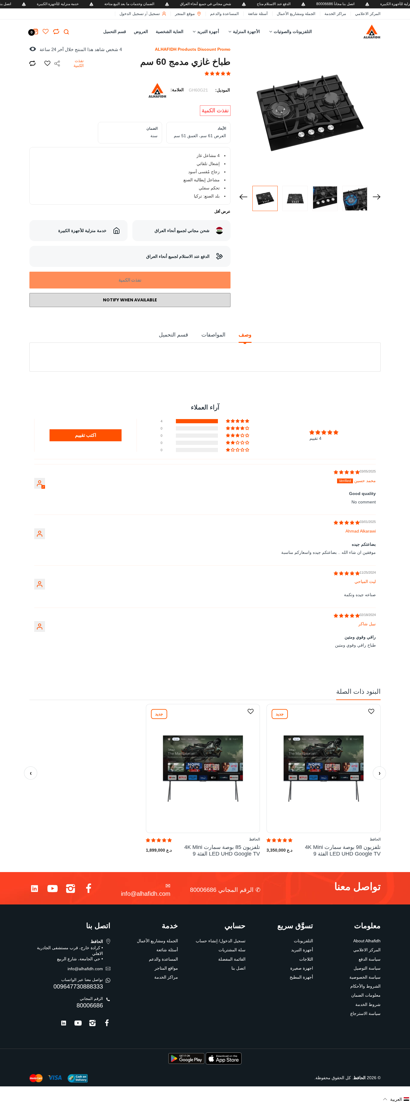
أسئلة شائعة (258, 13)
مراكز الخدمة (335, 13)
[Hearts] (56, 32)
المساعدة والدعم (224, 13)
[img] (347, 472)
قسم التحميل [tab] (173, 335)
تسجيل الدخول (131, 13)
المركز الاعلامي (368, 13)
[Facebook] (88, 889)
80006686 (90, 1005)
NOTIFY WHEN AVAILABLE (130, 300)
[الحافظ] (363, 32)
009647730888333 (78, 986)
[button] (218, 73)
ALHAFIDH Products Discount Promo (193, 49)
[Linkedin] (34, 889)
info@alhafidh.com (145, 893)
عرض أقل (222, 211)
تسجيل (154, 13)
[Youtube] (52, 889)
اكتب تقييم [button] (85, 435)
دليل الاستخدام (207, 363)
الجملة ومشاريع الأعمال (296, 13)
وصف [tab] (245, 335)
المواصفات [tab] (213, 335)
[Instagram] (70, 889)
